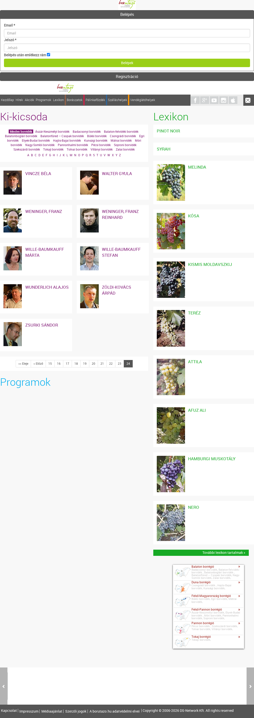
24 (128, 363)
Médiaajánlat (51, 711)
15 (50, 363)
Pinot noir (168, 131)
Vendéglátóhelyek (142, 100)
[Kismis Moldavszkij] (171, 263)
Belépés (127, 14)
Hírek (19, 100)
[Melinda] (171, 166)
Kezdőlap (7, 100)
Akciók (29, 100)
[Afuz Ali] (171, 409)
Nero (193, 507)
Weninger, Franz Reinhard (120, 214)
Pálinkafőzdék (95, 100)
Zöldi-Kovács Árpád (116, 290)
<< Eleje (23, 363)
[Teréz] (171, 312)
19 (85, 363)
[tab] (127, 14)
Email (9, 25)
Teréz (194, 313)
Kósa (193, 216)
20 (93, 363)
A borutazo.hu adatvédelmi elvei (115, 711)
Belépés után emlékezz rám (25, 54)
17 (67, 363)
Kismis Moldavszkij (210, 264)
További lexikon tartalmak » (223, 552)
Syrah (163, 149)
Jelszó (10, 39)
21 (102, 363)
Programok (43, 100)
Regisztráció (127, 76)
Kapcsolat (9, 710)
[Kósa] (171, 215)
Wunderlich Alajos (47, 287)
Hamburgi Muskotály (211, 459)
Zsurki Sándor (41, 325)
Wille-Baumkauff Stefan (121, 252)
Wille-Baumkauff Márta (44, 252)
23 (119, 363)
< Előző (38, 363)
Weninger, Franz (43, 211)
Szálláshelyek (117, 100)
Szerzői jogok (75, 711)
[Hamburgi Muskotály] (171, 458)
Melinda (197, 167)
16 (59, 363)
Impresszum (28, 711)
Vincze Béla (38, 173)
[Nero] (171, 506)
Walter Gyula (117, 173)
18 (76, 363)
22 (111, 363)
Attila (195, 361)
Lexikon (58, 100)
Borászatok (74, 100)
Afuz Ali (197, 410)
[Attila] (171, 361)
